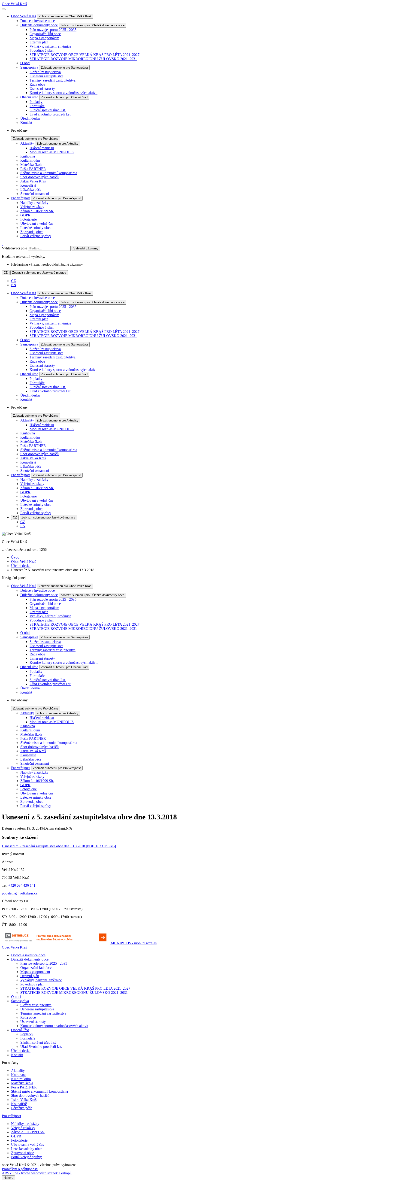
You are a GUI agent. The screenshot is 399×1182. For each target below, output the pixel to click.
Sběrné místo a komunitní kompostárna (48, 173)
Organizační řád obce (45, 34)
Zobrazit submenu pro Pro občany (35, 138)
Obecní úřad (29, 97)
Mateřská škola (31, 165)
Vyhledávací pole (14, 248)
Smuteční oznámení (34, 194)
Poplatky (36, 102)
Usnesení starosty (42, 89)
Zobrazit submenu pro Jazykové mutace (39, 272)
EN (13, 285)
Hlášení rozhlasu (42, 148)
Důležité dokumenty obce (39, 25)
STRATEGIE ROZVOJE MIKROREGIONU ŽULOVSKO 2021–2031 (83, 59)
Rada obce (37, 84)
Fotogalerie (28, 219)
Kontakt (26, 122)
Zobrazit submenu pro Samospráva (64, 67)
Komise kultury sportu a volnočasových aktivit (63, 93)
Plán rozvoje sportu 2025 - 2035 (53, 30)
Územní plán (39, 42)
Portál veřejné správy (35, 236)
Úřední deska (30, 118)
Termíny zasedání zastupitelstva (53, 80)
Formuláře (37, 106)
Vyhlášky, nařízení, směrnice (50, 46)
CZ (6, 272)
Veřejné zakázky (32, 207)
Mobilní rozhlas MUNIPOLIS (52, 152)
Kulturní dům (30, 160)
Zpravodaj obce (31, 232)
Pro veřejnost (20, 198)
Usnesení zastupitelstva (46, 76)
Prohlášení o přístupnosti (20, 1169)
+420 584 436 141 (21, 885)
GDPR (25, 215)
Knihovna (27, 156)
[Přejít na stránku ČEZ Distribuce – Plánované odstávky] (56, 943)
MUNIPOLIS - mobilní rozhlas (134, 943)
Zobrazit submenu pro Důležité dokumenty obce (92, 25)
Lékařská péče (30, 189)
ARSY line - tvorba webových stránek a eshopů (37, 1173)
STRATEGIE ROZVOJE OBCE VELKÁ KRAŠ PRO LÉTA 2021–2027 (84, 55)
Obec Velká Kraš (14, 4)
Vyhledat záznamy (85, 248)
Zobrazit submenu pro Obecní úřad (64, 97)
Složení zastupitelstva (45, 72)
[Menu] (4, 9)
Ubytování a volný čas (36, 223)
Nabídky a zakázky (34, 203)
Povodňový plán (42, 50)
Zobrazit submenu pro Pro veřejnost (57, 198)
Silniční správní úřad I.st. (48, 110)
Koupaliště (28, 185)
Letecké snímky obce (35, 228)
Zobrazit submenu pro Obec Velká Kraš (65, 16)
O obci (25, 63)
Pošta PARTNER (33, 169)
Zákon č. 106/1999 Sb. (37, 211)
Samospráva (29, 67)
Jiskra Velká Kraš (33, 181)
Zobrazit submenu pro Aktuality (57, 143)
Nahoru (8, 1177)
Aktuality (27, 143)
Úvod (15, 557)
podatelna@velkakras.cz (19, 893)
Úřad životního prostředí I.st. (50, 114)
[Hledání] (2, 244)
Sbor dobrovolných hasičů (39, 177)
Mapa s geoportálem (44, 38)
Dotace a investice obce (37, 21)
